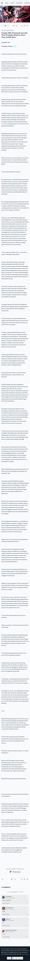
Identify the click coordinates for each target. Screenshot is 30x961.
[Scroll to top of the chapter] (24, 879)
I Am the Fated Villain (7, 30)
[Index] (15, 879)
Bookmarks (19, 3)
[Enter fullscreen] (16, 25)
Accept (9, 958)
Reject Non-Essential (17, 958)
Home (6, 3)
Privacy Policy (24, 954)
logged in (15, 892)
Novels (12, 3)
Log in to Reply (5, 903)
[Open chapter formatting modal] (13, 25)
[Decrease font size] (2, 25)
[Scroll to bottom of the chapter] (24, 25)
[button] (12, 879)
